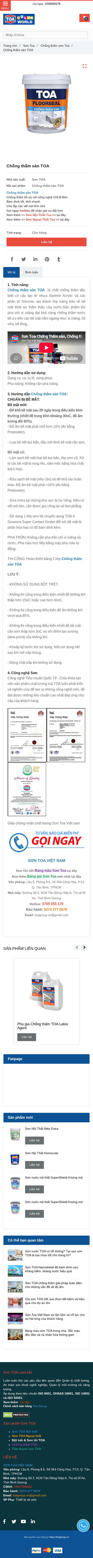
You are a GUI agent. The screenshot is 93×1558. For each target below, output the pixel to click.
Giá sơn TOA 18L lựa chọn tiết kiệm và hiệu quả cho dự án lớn (55, 1301)
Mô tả (11, 272)
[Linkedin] (35, 259)
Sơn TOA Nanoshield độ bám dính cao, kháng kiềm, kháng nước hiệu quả (52, 1269)
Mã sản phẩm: (16, 185)
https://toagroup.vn (59, 1537)
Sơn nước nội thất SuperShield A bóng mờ (54, 1177)
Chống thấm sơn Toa (56, 45)
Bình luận (31, 272)
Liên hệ (46, 242)
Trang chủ (11, 45)
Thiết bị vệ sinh (26, 1499)
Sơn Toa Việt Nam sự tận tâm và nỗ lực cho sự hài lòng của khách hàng (55, 1316)
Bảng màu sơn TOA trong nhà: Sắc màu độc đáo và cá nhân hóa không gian (52, 1332)
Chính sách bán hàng (17, 1406)
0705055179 (52, 3)
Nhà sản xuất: (16, 179)
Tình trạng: (14, 232)
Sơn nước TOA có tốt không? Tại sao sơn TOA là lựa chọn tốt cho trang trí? (53, 1253)
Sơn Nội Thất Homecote (41, 1153)
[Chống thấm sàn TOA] (12, 259)
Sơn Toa (30, 45)
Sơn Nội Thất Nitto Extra (41, 1128)
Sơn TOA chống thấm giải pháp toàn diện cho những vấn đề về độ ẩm (53, 1285)
